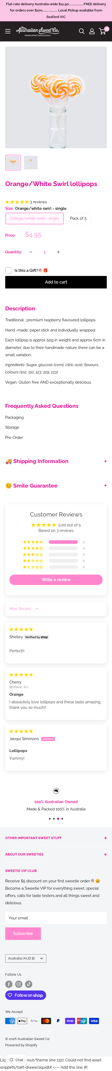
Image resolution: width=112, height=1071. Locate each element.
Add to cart (56, 282)
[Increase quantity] (58, 252)
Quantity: (13, 252)
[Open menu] (7, 31)
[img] (21, 629)
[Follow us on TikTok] (28, 984)
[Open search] (82, 31)
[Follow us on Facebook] (9, 984)
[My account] (92, 31)
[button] (17, 202)
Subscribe (23, 933)
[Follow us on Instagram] (18, 984)
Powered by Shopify (21, 1045)
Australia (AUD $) (21, 958)
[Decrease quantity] (30, 252)
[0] (102, 31)
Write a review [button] (56, 579)
